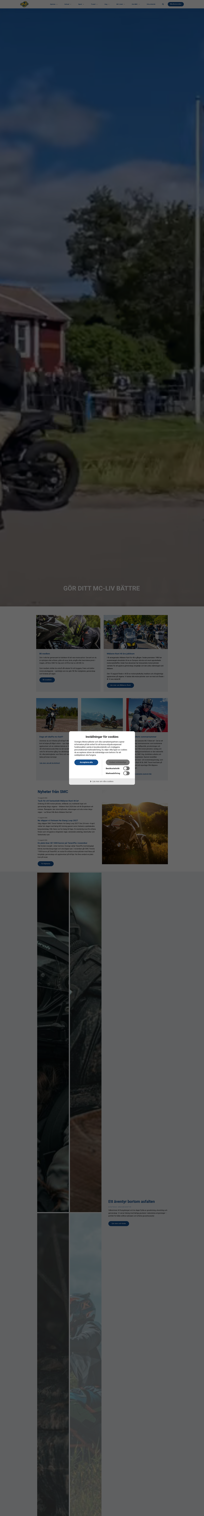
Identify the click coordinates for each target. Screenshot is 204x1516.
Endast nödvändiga (117, 762)
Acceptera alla (86, 762)
